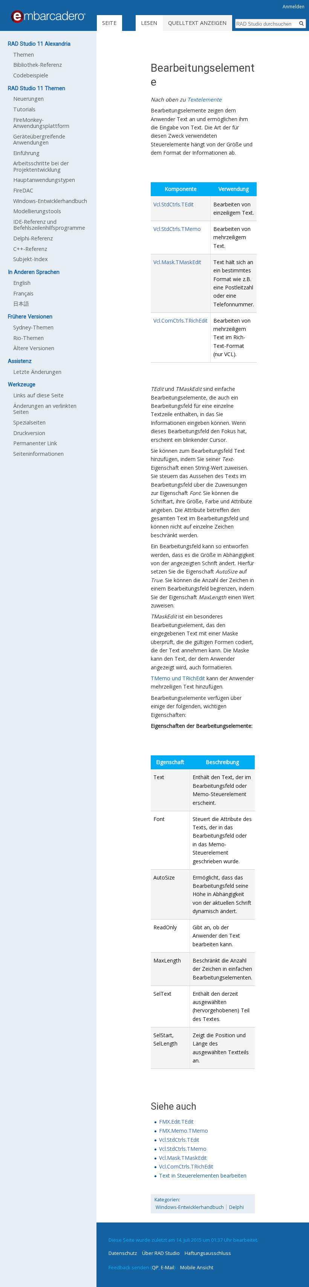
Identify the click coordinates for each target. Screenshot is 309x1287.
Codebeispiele (30, 75)
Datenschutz (123, 1253)
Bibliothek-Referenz (37, 64)
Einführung (26, 153)
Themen (23, 54)
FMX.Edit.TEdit (176, 1121)
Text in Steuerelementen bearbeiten (202, 1175)
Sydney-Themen (33, 327)
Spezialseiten (29, 422)
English (22, 282)
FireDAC (23, 190)
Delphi (236, 1207)
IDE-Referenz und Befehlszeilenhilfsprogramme (49, 224)
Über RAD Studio (161, 1253)
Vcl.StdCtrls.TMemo (177, 228)
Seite (109, 22)
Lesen (149, 22)
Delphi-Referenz (33, 238)
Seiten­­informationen (38, 453)
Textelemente (204, 99)
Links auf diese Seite (38, 395)
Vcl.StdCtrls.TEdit (173, 204)
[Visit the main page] (48, 16)
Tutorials (24, 109)
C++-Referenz (30, 248)
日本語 (21, 303)
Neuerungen (28, 98)
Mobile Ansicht (196, 1267)
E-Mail (167, 1267)
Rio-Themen (28, 337)
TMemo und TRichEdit (178, 678)
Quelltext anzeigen (197, 22)
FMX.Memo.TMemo (183, 1130)
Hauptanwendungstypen (44, 179)
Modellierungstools (37, 211)
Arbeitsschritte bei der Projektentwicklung (41, 166)
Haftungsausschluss (208, 1253)
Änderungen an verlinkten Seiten (44, 408)
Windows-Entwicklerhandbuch (190, 1207)
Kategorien (166, 1199)
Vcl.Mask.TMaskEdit (177, 262)
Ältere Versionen (33, 348)
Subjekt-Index (30, 259)
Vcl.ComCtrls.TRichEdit (180, 320)
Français (23, 293)
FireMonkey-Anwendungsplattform (41, 122)
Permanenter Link (35, 443)
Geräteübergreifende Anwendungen (39, 139)
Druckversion (29, 433)
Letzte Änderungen (37, 371)
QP (155, 1267)
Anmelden (293, 6)
